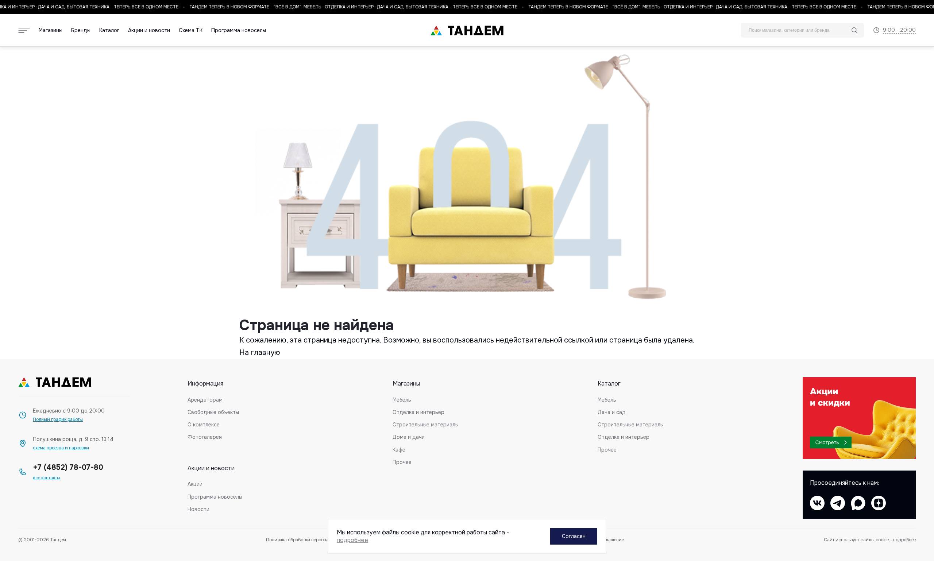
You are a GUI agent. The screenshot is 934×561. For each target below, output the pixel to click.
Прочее (402, 462)
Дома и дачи (409, 437)
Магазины (50, 30)
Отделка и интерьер (418, 412)
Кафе (399, 449)
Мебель (402, 399)
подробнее (904, 540)
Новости (198, 509)
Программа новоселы (238, 30)
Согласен (574, 536)
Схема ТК (190, 30)
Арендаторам (205, 399)
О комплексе (204, 424)
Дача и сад (612, 412)
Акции (195, 484)
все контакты (46, 478)
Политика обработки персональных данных (312, 540)
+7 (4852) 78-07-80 (68, 467)
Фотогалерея (205, 437)
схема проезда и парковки (61, 448)
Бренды (80, 30)
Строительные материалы (426, 424)
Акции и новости (149, 30)
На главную (259, 352)
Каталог (109, 30)
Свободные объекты (213, 412)
